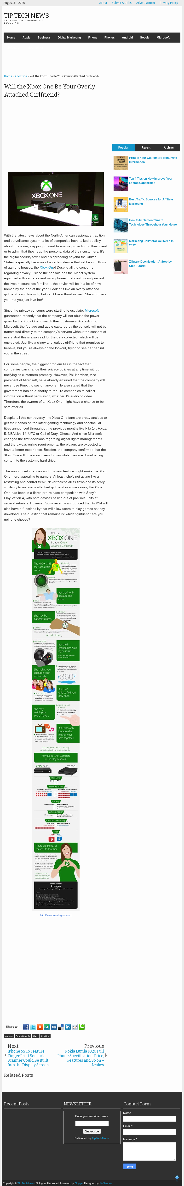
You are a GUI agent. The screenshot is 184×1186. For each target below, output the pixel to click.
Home (11, 37)
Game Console (23, 1036)
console (9, 1036)
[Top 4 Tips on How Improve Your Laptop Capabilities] (121, 190)
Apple (26, 37)
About (103, 3)
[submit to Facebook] (26, 1027)
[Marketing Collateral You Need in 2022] (121, 252)
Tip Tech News (26, 15)
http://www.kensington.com (56, 915)
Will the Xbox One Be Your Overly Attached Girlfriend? (49, 90)
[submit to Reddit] (75, 1027)
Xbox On (46, 267)
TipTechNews (100, 1138)
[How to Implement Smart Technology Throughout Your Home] (121, 231)
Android (127, 37)
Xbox (35, 1036)
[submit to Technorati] (82, 1027)
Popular (123, 147)
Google (145, 37)
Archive (168, 147)
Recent (146, 147)
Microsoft (163, 37)
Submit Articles (122, 3)
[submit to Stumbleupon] (47, 1027)
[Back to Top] (177, 1179)
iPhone (92, 37)
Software (13, 47)
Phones (109, 37)
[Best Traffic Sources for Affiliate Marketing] (121, 210)
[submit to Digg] (54, 1027)
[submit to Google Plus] (40, 1027)
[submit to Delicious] (61, 1027)
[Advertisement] (92, 59)
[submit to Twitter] (33, 1027)
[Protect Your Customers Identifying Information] (121, 169)
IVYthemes (105, 1183)
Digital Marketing (69, 37)
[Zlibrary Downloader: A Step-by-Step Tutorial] (121, 273)
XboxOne (45, 1036)
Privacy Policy (169, 3)
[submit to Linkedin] (68, 1027)
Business (44, 37)
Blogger (79, 1183)
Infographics (35, 47)
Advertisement (145, 3)
